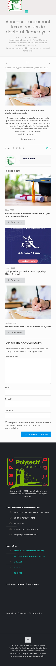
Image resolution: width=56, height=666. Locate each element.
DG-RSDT (18, 573)
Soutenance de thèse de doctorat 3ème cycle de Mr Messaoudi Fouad (27, 215)
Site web (9, 410)
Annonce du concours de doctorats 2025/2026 (28, 326)
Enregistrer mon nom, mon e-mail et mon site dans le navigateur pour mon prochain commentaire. (28, 425)
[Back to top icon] (28, 640)
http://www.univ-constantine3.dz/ (29, 556)
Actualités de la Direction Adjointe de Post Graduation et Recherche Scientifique (28, 43)
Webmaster (25, 67)
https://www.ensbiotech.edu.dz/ (29, 550)
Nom (8, 387)
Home (16, 37)
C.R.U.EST (18, 561)
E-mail (8, 399)
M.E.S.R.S (17, 567)
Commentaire (12, 356)
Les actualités (31, 37)
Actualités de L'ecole (18, 40)
